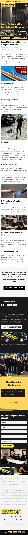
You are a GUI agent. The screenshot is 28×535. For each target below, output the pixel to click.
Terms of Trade (20, 520)
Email (4, 432)
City (3, 436)
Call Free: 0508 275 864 (14, 288)
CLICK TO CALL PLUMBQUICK (14, 1)
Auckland (9, 517)
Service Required (7, 441)
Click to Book (5, 38)
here (20, 504)
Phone (3, 427)
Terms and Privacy (8, 520)
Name (4, 422)
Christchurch (18, 517)
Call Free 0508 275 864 (20, 38)
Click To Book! (7, 446)
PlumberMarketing (19, 524)
